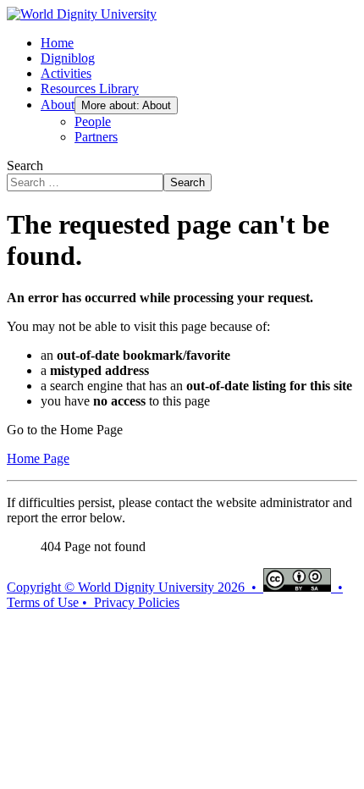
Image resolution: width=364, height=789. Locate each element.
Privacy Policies (136, 602)
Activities (66, 73)
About (57, 104)
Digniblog (68, 58)
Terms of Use (43, 602)
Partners (96, 137)
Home (57, 43)
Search (25, 165)
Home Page (38, 458)
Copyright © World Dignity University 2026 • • (175, 587)
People (92, 121)
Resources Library (90, 88)
